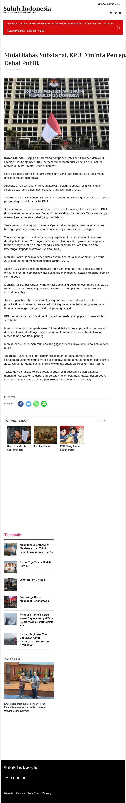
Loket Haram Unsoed (32, 579)
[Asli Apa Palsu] (45, 435)
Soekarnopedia (16, 31)
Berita (23, 24)
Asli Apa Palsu (42, 446)
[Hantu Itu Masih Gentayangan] (19, 435)
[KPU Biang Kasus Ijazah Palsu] (72, 435)
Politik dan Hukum (39, 24)
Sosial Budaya (93, 24)
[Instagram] (111, 13)
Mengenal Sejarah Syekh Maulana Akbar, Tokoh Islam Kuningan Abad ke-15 (36, 548)
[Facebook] (107, 13)
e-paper (31, 31)
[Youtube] (120, 13)
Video (41, 31)
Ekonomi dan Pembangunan (67, 24)
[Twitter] (116, 13)
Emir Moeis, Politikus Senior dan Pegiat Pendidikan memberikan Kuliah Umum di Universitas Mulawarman (25, 707)
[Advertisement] (56, 491)
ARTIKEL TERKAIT (17, 420)
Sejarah (108, 24)
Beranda (12, 24)
